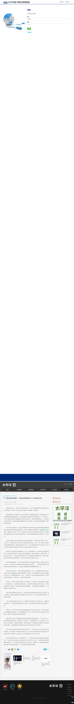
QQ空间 (19, 689)
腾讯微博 (12, 689)
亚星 (39, 527)
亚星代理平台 (45, 529)
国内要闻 (19, 489)
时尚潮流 (66, 489)
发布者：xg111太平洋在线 (10, 502)
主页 (10, 495)
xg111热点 (54, 489)
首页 (7, 489)
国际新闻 (31, 489)
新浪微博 (5, 689)
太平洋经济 (43, 489)
